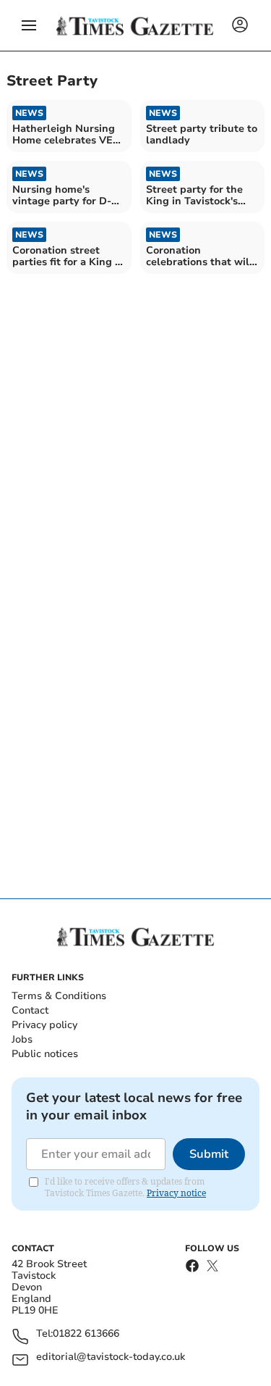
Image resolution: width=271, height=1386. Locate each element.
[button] (29, 25)
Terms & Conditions (59, 996)
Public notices (45, 1054)
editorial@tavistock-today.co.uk (110, 1357)
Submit (208, 1154)
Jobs (22, 1039)
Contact (30, 1010)
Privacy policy (44, 1025)
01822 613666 (86, 1334)
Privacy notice (176, 1192)
